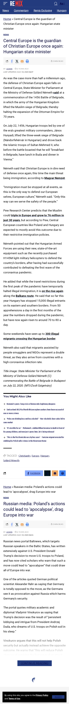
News (6, 34)
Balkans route (25, 296)
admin (9, 69)
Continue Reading (34, 663)
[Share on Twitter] (17, 61)
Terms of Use (14, 699)
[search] (55, 3)
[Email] (22, 61)
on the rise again (52, 291)
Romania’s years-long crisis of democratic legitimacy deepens (31, 404)
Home (7, 19)
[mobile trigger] (6, 3)
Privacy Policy (42, 695)
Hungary (45, 455)
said (56, 92)
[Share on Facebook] (11, 61)
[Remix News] (16, 3)
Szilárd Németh (11, 460)
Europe (35, 455)
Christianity (25, 455)
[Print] (27, 61)
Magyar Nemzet (54, 178)
